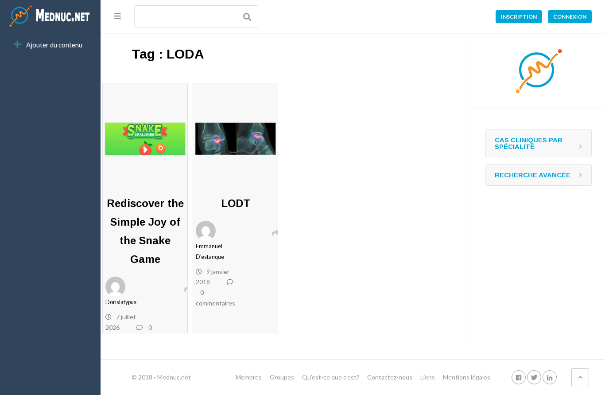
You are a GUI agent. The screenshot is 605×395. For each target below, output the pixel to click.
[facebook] (519, 377)
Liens (427, 377)
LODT (235, 203)
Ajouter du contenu (54, 45)
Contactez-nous (389, 377)
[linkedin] (550, 377)
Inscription (519, 16)
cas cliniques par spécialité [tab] (528, 143)
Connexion (569, 16)
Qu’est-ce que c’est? (330, 377)
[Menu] (117, 16)
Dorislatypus (120, 302)
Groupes (282, 377)
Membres (249, 377)
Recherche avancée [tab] (532, 175)
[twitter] (534, 377)
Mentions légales (466, 377)
